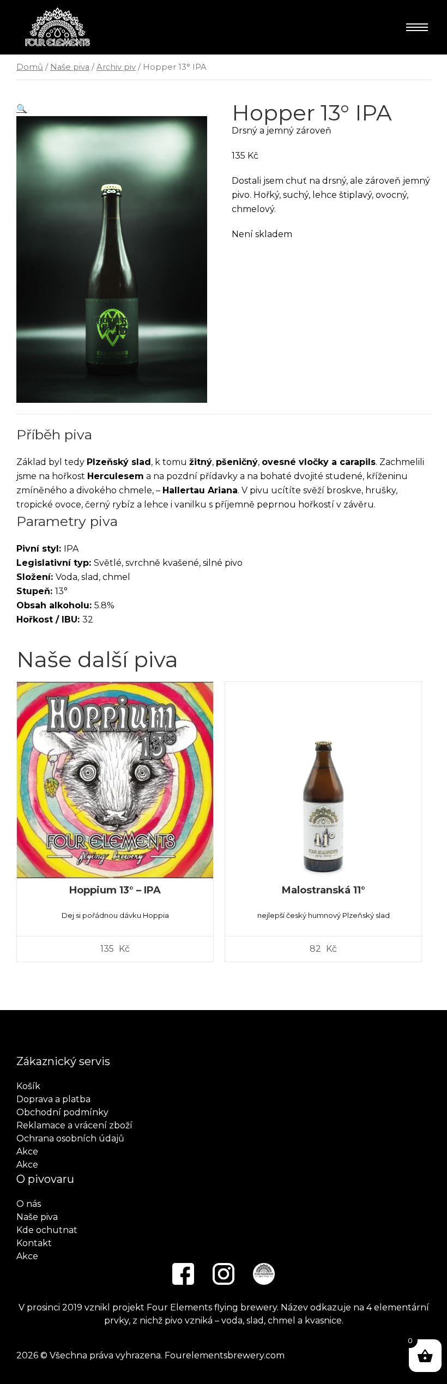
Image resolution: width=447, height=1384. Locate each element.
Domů (29, 67)
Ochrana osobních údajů (70, 1138)
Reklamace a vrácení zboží (74, 1125)
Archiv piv (116, 67)
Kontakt (34, 1243)
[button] (21, 109)
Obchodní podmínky (62, 1112)
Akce (27, 1151)
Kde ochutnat (46, 1230)
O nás (28, 1204)
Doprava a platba (53, 1099)
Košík (28, 1086)
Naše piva (69, 67)
